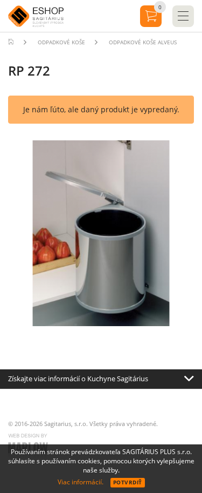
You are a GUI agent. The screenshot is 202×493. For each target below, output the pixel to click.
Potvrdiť (127, 482)
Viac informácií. (80, 482)
